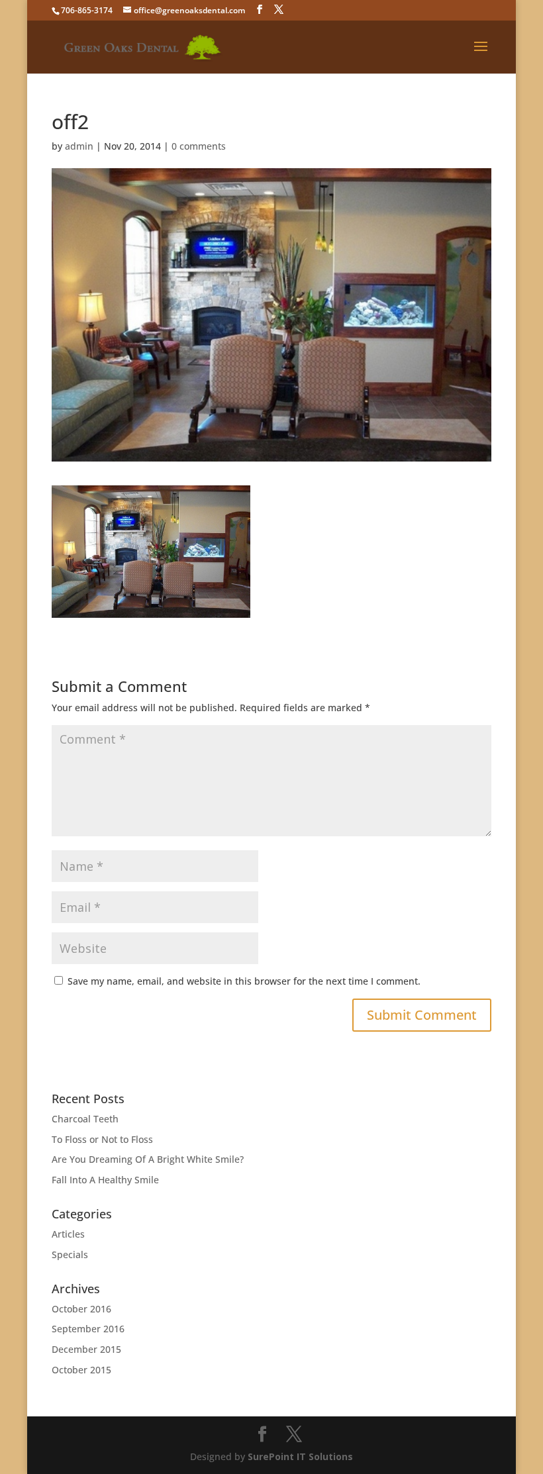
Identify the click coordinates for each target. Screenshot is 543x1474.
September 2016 (88, 1328)
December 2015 (86, 1349)
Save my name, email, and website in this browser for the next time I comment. (244, 981)
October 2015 (81, 1369)
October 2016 (81, 1308)
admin (79, 146)
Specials (70, 1254)
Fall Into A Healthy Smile (105, 1179)
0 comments (199, 146)
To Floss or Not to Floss (102, 1139)
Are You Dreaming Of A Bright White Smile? (148, 1159)
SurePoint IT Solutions (300, 1456)
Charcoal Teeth (85, 1118)
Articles (68, 1234)
